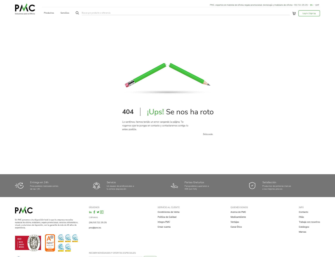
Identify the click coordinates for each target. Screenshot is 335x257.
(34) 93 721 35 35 (98, 222)
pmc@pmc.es (95, 227)
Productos (49, 12)
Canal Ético (236, 227)
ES (311, 5)
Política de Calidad (167, 217)
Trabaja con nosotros (309, 222)
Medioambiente (238, 217)
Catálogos (304, 227)
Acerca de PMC (238, 212)
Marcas (302, 231)
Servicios (65, 12)
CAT (317, 5)
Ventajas (235, 222)
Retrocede (208, 134)
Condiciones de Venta (168, 212)
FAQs (301, 217)
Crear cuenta (164, 227)
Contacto (303, 212)
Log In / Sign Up (309, 13)
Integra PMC (164, 222)
